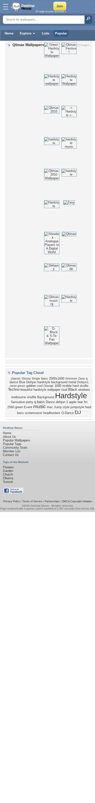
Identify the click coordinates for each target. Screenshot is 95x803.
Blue (22, 382)
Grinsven (71, 378)
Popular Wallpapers (16, 440)
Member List (11, 451)
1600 (58, 386)
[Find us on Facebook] (13, 493)
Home (9, 33)
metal (72, 382)
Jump (58, 407)
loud (64, 389)
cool (40, 386)
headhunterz (51, 413)
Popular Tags (12, 444)
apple (72, 402)
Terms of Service (32, 501)
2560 (10, 407)
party (29, 402)
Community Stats (15, 447)
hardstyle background (52, 382)
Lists (45, 33)
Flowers (8, 467)
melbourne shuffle (23, 397)
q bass (39, 402)
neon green (17, 386)
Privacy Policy (11, 501)
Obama (8, 478)
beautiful (26, 389)
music (39, 406)
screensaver (33, 413)
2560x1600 (56, 378)
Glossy (26, 378)
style (66, 407)
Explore (25, 33)
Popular (61, 33)
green (19, 407)
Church (8, 474)
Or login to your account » (51, 11)
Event (28, 407)
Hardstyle (71, 395)
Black (72, 389)
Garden (8, 471)
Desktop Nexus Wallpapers (23, 7)
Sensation (18, 402)
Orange (49, 386)
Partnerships (52, 501)
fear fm (82, 402)
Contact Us (11, 455)
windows (84, 389)
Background (45, 397)
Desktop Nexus (39, 505)
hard (76, 386)
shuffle (84, 386)
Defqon (31, 382)
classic (16, 378)
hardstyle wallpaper (46, 389)
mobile (67, 386)
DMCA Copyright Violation (77, 501)
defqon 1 (62, 402)
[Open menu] (5, 7)
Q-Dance (67, 413)
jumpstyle (77, 407)
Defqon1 (83, 382)
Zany (81, 378)
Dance (50, 402)
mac (50, 407)
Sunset (8, 482)
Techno (13, 389)
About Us (9, 436)
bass (44, 378)
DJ (78, 412)
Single (36, 378)
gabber (31, 386)
